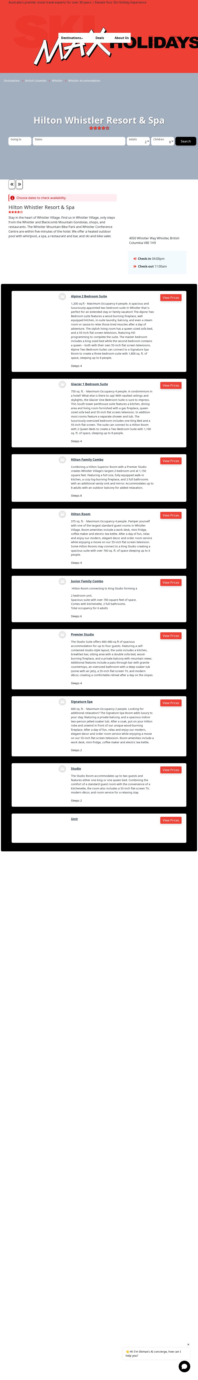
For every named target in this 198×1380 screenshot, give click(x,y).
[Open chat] (184, 1366)
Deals (100, 38)
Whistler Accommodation (84, 80)
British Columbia (36, 80)
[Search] (185, 141)
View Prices (171, 297)
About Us (122, 38)
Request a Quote (176, 38)
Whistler (57, 80)
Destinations (71, 38)
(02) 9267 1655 (152, 40)
